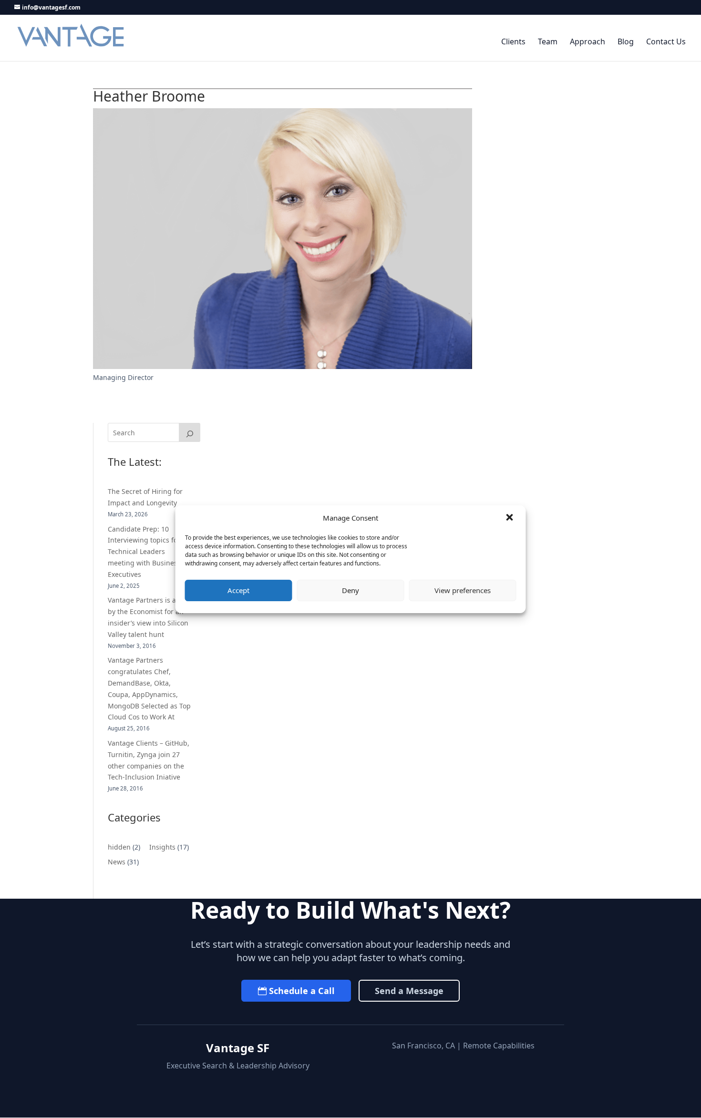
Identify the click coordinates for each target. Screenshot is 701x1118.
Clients (513, 42)
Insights (162, 846)
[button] (510, 518)
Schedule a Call (302, 990)
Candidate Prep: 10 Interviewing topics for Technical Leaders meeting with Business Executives (144, 551)
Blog (626, 42)
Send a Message (409, 990)
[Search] (190, 432)
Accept (238, 590)
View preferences (462, 590)
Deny (350, 590)
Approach (587, 42)
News (116, 861)
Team (547, 42)
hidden (119, 846)
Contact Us (666, 42)
